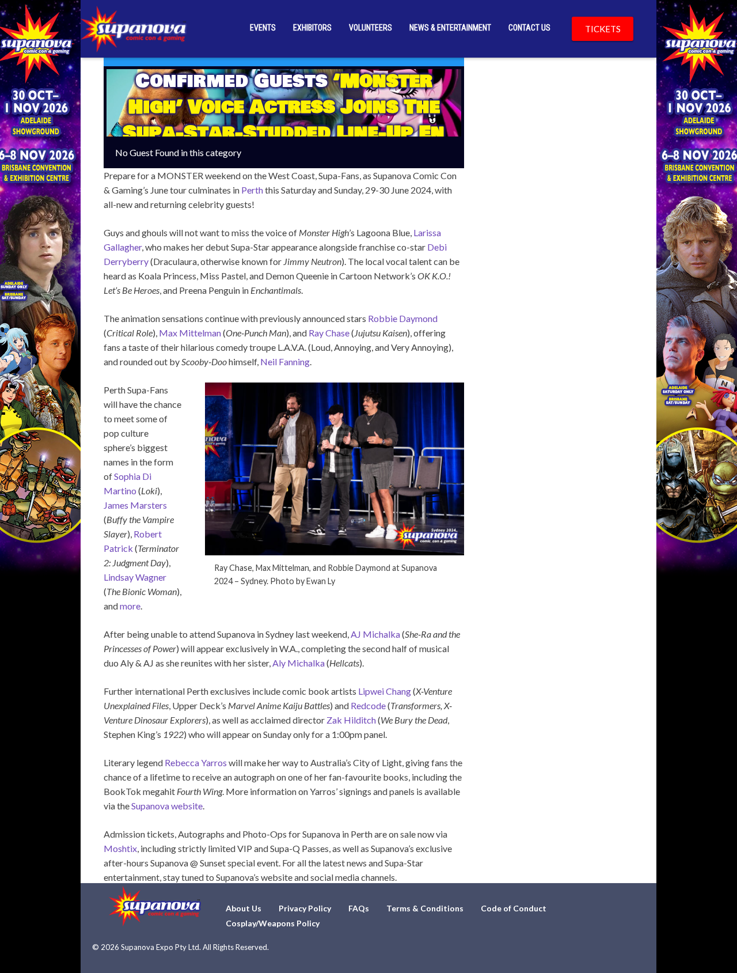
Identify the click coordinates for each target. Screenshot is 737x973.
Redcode (368, 705)
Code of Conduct (513, 908)
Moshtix (120, 848)
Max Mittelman (190, 332)
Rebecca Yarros (196, 762)
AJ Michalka (375, 634)
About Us (243, 908)
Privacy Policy (305, 908)
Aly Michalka (298, 662)
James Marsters (135, 504)
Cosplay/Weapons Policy (273, 923)
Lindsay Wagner (135, 576)
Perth (252, 189)
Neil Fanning (285, 361)
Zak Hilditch (351, 719)
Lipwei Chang (384, 691)
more (130, 605)
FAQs (358, 908)
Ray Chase (329, 332)
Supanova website (167, 805)
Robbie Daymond (403, 318)
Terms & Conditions (425, 908)
